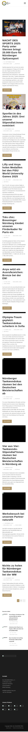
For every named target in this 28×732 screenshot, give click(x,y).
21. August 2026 (14, 621)
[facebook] (3, 696)
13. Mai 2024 (7, 235)
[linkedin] (5, 696)
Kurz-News (7, 283)
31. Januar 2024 (8, 396)
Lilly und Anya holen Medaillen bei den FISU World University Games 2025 (12, 170)
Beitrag (17, 63)
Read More (7, 155)
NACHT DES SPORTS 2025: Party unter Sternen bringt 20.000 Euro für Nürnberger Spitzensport (12, 49)
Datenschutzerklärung (18, 727)
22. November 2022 (9, 578)
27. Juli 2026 (13, 643)
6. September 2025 (9, 129)
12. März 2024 (7, 329)
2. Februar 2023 (8, 467)
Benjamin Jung (7, 63)
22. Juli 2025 (7, 179)
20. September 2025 (9, 61)
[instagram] (8, 696)
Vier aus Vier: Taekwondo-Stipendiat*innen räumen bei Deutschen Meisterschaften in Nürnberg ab (12, 455)
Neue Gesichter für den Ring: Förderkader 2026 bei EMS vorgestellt (16, 639)
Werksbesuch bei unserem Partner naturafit (13, 516)
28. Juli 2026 (13, 632)
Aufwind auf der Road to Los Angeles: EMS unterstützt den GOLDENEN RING (16, 629)
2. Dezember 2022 (8, 523)
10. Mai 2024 (7, 281)
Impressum (8, 727)
